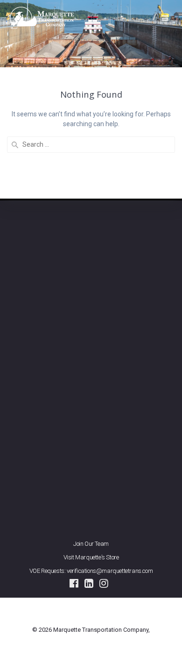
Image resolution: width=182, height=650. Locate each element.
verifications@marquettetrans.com (110, 570)
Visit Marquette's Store (91, 557)
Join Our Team (91, 543)
